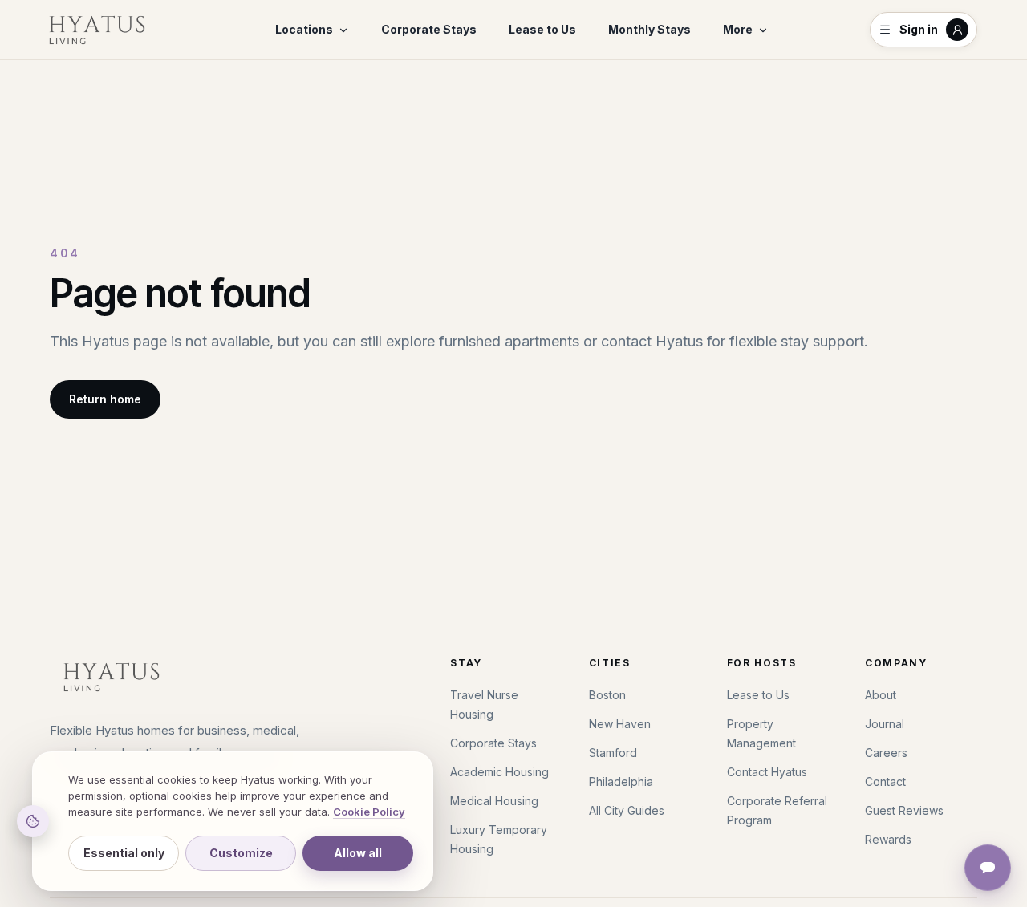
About (880, 695)
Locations (304, 29)
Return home (105, 399)
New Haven (620, 724)
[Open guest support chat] (987, 867)
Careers (886, 752)
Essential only (123, 853)
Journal (884, 724)
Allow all (358, 853)
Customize (241, 853)
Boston (607, 695)
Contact (885, 781)
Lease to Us (542, 29)
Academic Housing (499, 772)
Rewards (888, 839)
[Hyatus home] (97, 30)
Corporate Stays (429, 29)
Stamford (613, 752)
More (738, 29)
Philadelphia (621, 781)
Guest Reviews (904, 810)
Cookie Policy (369, 811)
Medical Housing (494, 801)
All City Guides (626, 810)
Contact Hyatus (767, 772)
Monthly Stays (649, 29)
